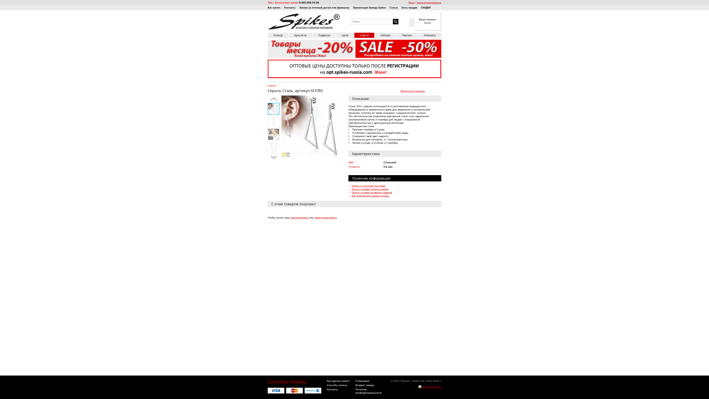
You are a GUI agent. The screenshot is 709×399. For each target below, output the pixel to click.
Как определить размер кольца (370, 195)
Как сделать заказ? (338, 380)
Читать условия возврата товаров (372, 192)
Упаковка (430, 35)
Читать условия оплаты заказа (370, 189)
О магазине (362, 380)
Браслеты (300, 35)
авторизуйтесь (299, 217)
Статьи (394, 7)
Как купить (274, 7)
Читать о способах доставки (368, 185)
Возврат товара (364, 385)
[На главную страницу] (304, 21)
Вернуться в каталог (413, 91)
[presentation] (274, 99)
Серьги (364, 35)
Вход (412, 2)
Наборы (385, 35)
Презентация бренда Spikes (369, 7)
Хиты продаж (409, 7)
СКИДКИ (426, 7)
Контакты (290, 7)
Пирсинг (407, 35)
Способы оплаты (337, 385)
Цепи (345, 35)
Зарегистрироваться (429, 2)
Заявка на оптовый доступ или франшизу (324, 7)
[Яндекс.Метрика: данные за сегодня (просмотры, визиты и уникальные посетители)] (430, 387)
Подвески (324, 35)
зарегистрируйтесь (325, 217)
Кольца (278, 35)
